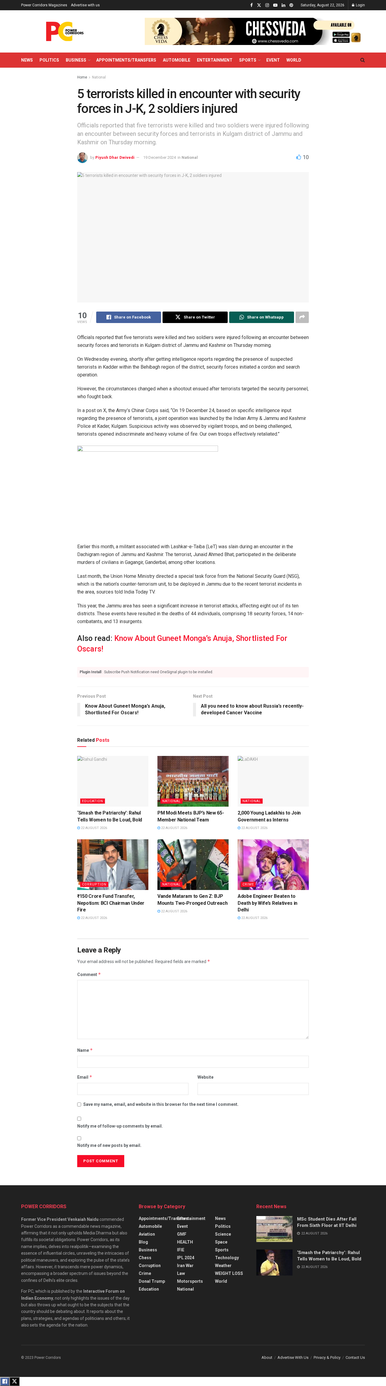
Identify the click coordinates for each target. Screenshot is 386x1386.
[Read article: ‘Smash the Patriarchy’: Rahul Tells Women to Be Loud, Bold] (112, 781)
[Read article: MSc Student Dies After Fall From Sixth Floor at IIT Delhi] (274, 1229)
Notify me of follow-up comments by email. (120, 1126)
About (266, 1357)
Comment (89, 974)
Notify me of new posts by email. (109, 1145)
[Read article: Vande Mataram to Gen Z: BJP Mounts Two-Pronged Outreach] (193, 864)
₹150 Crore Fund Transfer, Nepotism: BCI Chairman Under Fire (110, 903)
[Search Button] (362, 60)
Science (223, 1234)
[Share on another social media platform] (302, 317)
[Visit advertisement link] (255, 31)
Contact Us (355, 1357)
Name (85, 1050)
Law (181, 1273)
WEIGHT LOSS (229, 1273)
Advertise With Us (292, 1357)
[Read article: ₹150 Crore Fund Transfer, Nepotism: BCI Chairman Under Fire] (112, 864)
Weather (223, 1265)
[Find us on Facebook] (251, 5)
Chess (145, 1257)
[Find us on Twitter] (259, 5)
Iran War (185, 1265)
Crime (248, 884)
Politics (49, 60)
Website (206, 1077)
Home (82, 77)
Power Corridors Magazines (44, 5)
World (293, 60)
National (99, 77)
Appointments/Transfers (126, 60)
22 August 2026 (93, 828)
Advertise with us (85, 5)
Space (221, 1242)
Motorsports (190, 1281)
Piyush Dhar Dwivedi (114, 157)
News (27, 60)
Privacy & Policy (327, 1357)
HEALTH (185, 1242)
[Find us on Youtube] (275, 5)
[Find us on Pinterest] (291, 5)
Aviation (147, 1234)
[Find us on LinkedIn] (283, 5)
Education (92, 801)
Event (273, 60)
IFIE (180, 1249)
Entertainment (215, 60)
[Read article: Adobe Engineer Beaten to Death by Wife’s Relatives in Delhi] (273, 864)
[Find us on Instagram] (267, 5)
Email (84, 1077)
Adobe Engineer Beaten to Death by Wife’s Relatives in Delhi (267, 903)
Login (360, 5)
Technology (227, 1257)
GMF (181, 1234)
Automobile (176, 60)
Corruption (94, 884)
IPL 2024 (185, 1257)
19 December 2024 (159, 157)
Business (76, 60)
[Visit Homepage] (65, 31)
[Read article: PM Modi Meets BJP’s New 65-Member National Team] (193, 781)
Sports (247, 60)
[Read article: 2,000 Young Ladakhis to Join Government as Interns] (273, 781)
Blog (143, 1242)
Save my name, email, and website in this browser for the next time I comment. (161, 1104)
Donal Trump (152, 1281)
